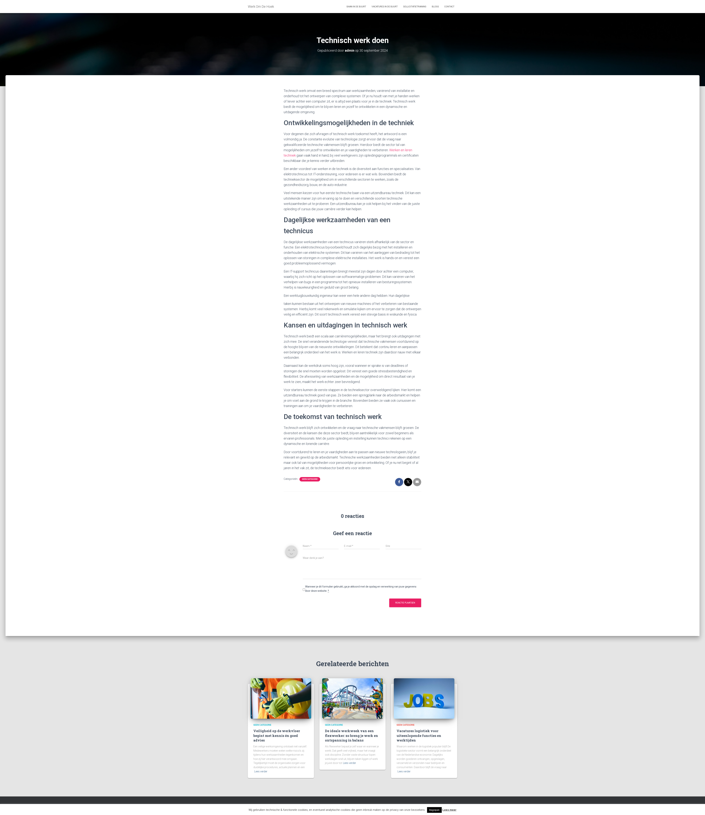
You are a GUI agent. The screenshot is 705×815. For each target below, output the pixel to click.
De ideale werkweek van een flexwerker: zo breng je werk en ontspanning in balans (351, 735)
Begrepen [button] (434, 810)
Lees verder (260, 771)
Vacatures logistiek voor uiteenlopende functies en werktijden (419, 735)
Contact (449, 6)
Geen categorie (310, 479)
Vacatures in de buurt (385, 6)
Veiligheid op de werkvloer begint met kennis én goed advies (276, 735)
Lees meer (449, 810)
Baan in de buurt (356, 6)
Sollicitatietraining (414, 6)
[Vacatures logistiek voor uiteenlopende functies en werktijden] (424, 698)
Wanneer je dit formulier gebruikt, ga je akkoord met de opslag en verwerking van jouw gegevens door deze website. (360, 588)
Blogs (435, 6)
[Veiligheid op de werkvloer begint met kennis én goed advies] (281, 698)
